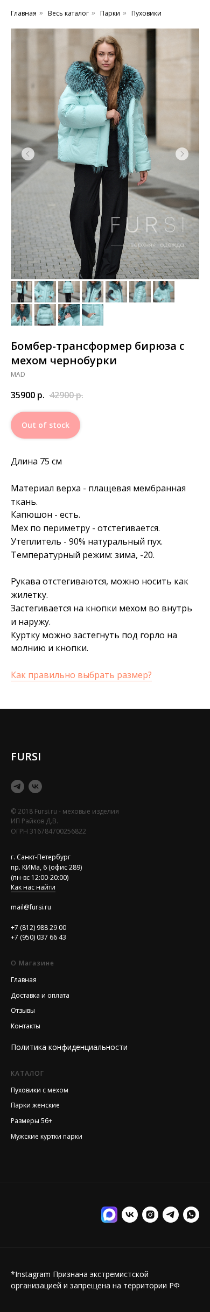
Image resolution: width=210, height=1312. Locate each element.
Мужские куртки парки (46, 1136)
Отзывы (23, 1010)
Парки (110, 13)
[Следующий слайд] (182, 153)
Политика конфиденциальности (69, 1047)
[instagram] (150, 1215)
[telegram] (17, 786)
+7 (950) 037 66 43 (38, 937)
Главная (24, 13)
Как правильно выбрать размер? (81, 675)
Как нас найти (33, 887)
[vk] (35, 786)
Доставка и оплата (40, 995)
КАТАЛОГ (27, 1073)
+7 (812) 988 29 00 (38, 927)
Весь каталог (68, 13)
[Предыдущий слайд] (28, 153)
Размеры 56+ (31, 1120)
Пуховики (146, 13)
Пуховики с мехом (39, 1090)
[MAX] (109, 1215)
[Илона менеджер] (191, 1215)
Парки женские (35, 1105)
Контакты (25, 1026)
